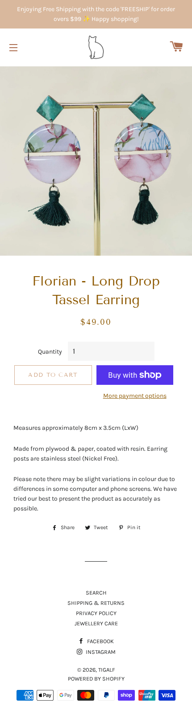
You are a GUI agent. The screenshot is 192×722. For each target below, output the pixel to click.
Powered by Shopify (96, 678)
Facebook (100, 641)
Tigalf (106, 669)
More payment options (135, 396)
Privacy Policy (96, 613)
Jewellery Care (96, 623)
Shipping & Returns (96, 603)
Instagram (100, 652)
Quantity (50, 351)
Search (96, 592)
